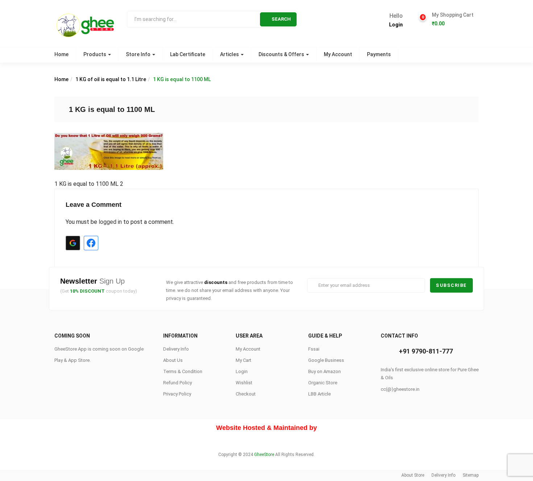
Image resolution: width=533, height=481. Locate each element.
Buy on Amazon (324, 371)
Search (281, 19)
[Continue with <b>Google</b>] (73, 243)
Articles (230, 54)
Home (61, 54)
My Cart (243, 360)
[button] (452, 19)
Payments (379, 54)
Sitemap (471, 475)
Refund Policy (177, 382)
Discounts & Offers (282, 54)
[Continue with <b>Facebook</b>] (91, 243)
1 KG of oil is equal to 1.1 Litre (110, 79)
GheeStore (264, 454)
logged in (110, 221)
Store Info (139, 54)
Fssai (313, 349)
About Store (412, 475)
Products (95, 54)
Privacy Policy (177, 394)
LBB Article (319, 394)
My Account (338, 54)
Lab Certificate (187, 54)
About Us (173, 360)
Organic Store (322, 382)
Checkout (246, 394)
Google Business (326, 360)
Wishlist (244, 382)
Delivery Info (176, 349)
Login (396, 25)
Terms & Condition (182, 371)
